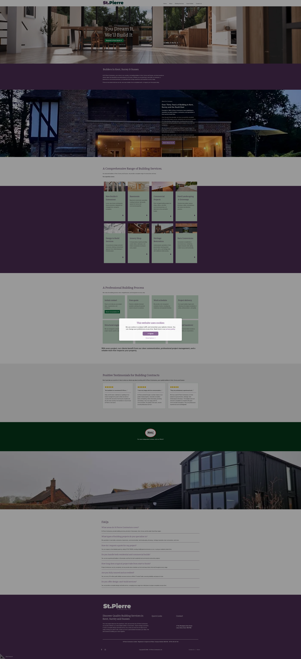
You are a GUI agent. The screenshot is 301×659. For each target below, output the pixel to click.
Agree (151, 334)
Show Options (150, 338)
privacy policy (170, 329)
